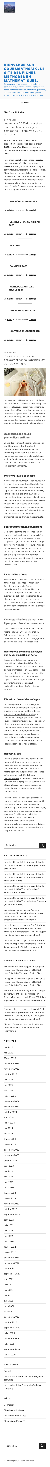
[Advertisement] (25, 38)
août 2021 (8, 1279)
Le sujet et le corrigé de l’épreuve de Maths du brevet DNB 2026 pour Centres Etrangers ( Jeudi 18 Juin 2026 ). (25, 901)
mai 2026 (8, 1053)
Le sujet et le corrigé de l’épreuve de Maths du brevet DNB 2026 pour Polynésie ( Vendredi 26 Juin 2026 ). (24, 889)
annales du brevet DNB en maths (19, 714)
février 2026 (10, 1058)
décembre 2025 (11, 1063)
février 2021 (9, 1311)
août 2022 (9, 1220)
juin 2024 (8, 1128)
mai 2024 (8, 1133)
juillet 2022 (9, 1225)
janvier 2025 (10, 1096)
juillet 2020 (9, 1333)
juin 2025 (8, 1080)
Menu (26, 102)
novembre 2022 (11, 1204)
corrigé (32, 210)
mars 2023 (9, 1187)
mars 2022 (9, 1241)
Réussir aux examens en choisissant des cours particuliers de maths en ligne (24, 360)
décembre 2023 (11, 1150)
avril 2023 (8, 1182)
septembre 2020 (12, 1328)
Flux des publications (14, 1410)
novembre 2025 (11, 1069)
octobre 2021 (10, 1268)
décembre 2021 (11, 1258)
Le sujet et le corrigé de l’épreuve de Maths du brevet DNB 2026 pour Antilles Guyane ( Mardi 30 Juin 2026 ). (24, 877)
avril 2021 (8, 1301)
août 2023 (9, 1166)
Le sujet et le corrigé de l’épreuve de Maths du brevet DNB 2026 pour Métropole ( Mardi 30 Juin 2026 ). (24, 865)
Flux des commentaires (15, 1416)
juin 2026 (8, 1047)
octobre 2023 (10, 1160)
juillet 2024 (9, 1123)
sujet (9, 254)
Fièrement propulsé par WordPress (19, 1460)
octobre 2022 (10, 1209)
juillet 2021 (9, 1284)
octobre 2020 (10, 1322)
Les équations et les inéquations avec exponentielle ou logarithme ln (23, 1027)
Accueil (7, 1371)
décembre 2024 (11, 1101)
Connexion (9, 1405)
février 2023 (10, 1193)
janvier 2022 (10, 1252)
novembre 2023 (11, 1155)
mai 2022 (8, 1236)
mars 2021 (9, 1306)
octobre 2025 (10, 1074)
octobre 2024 (10, 1112)
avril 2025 (8, 1090)
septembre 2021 (12, 1274)
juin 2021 (8, 1290)
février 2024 (10, 1139)
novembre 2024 (11, 1107)
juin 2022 (8, 1231)
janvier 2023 (10, 1198)
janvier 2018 (10, 1355)
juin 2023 (8, 1171)
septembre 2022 (12, 1214)
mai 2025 (8, 1085)
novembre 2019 (11, 1338)
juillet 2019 (9, 1344)
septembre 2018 (12, 1349)
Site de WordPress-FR (14, 1421)
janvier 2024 (10, 1144)
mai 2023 (8, 1177)
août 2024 (9, 1117)
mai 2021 (8, 1295)
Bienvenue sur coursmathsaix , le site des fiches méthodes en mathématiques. (24, 73)
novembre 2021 (11, 1263)
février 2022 (10, 1247)
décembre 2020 (11, 1317)
